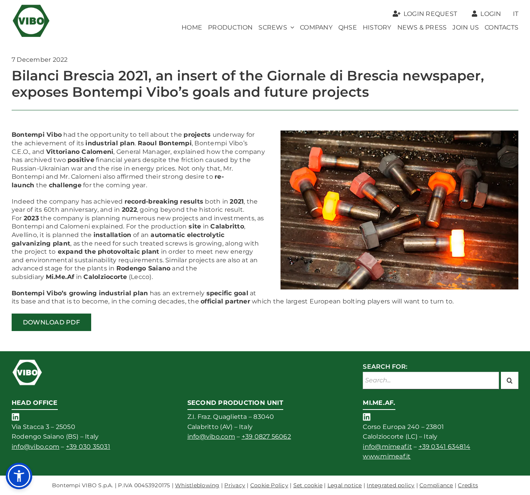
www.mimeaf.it (386, 456)
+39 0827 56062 (266, 436)
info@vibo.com (35, 446)
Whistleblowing (197, 485)
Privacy (234, 485)
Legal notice (344, 485)
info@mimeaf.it (387, 446)
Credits (468, 485)
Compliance (436, 485)
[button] (19, 476)
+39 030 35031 (88, 446)
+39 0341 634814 (445, 446)
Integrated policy (390, 485)
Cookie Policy (269, 485)
